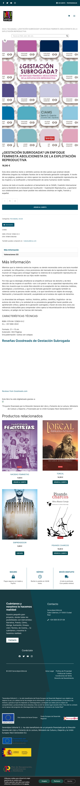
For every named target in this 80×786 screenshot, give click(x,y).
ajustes (26, 784)
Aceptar (44, 781)
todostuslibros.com (30, 241)
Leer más (20, 553)
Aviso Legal (49, 671)
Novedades (12, 29)
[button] (5, 40)
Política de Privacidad (64, 671)
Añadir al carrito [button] (19, 482)
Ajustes (69, 781)
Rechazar (57, 781)
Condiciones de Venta (64, 676)
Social (21, 219)
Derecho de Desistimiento (64, 678)
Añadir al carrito (40, 207)
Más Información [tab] (11, 250)
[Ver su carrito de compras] (69, 16)
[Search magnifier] (67, 35)
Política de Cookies (65, 673)
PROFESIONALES (72, 3)
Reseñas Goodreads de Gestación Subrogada (36, 341)
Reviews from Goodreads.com (14, 391)
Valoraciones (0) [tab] (11, 254)
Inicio (4, 29)
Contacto (12, 640)
